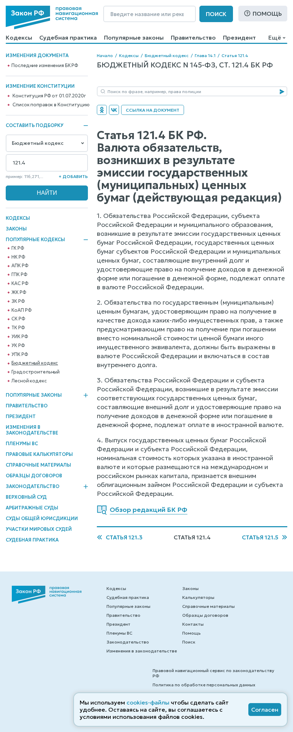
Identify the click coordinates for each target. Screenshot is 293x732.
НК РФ (18, 257)
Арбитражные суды (32, 508)
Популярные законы (134, 37)
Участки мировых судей (39, 529)
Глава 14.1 (205, 55)
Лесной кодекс (28, 381)
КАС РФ (19, 283)
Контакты (193, 624)
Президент (239, 37)
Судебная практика (68, 37)
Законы (16, 229)
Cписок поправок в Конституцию (51, 105)
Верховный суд (26, 497)
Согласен (264, 709)
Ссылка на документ (152, 110)
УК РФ (18, 346)
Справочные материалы (38, 465)
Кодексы (19, 37)
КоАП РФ (21, 310)
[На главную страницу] (52, 17)
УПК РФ (19, 354)
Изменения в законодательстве (32, 430)
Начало (105, 55)
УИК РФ (19, 337)
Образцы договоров (34, 476)
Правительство (193, 37)
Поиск (216, 13)
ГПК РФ (19, 275)
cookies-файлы (147, 702)
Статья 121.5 (260, 537)
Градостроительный (35, 372)
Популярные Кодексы (35, 240)
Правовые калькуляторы (39, 454)
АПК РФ (19, 266)
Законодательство (32, 486)
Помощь (267, 13)
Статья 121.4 (235, 55)
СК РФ (18, 319)
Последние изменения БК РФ (44, 65)
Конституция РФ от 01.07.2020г (49, 96)
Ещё (274, 37)
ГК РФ (17, 248)
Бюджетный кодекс (34, 363)
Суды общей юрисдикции (42, 518)
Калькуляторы (198, 597)
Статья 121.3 (124, 537)
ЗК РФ (18, 301)
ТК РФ (18, 328)
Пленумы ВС (22, 444)
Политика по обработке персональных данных (204, 684)
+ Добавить (73, 176)
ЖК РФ (18, 292)
